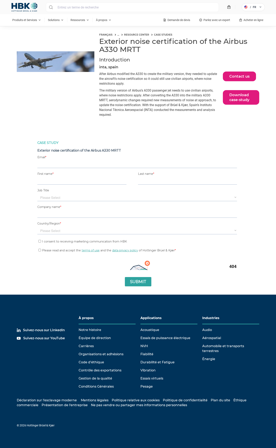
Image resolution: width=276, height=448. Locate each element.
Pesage (146, 386)
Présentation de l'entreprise (65, 405)
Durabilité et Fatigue (157, 362)
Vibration (148, 370)
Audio (207, 330)
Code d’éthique (91, 362)
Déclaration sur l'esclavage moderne (47, 400)
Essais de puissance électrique (165, 338)
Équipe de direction (95, 338)
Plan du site (220, 400)
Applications (151, 318)
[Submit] (51, 7)
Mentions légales (95, 400)
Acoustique (149, 330)
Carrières (86, 346)
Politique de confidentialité (185, 400)
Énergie (208, 359)
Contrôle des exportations (100, 370)
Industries (210, 318)
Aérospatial (211, 338)
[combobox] (132, 7)
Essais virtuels (151, 378)
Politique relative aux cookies (136, 400)
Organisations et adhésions (101, 354)
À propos (86, 318)
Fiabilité (146, 354)
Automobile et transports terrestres (223, 348)
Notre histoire (90, 330)
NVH (144, 346)
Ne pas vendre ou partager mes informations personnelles (139, 405)
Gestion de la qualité (95, 378)
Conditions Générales (96, 386)
